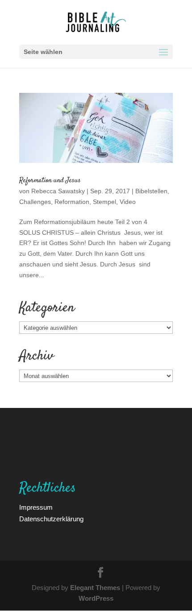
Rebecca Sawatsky (58, 191)
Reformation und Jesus (50, 180)
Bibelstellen (151, 191)
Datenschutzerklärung (51, 518)
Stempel (104, 201)
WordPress (96, 598)
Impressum (36, 507)
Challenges (35, 201)
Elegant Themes (95, 587)
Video (128, 201)
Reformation (71, 201)
